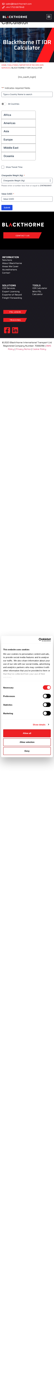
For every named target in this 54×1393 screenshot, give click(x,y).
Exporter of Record (12, 294)
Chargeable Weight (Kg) (13, 175)
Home (4, 65)
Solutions (13, 65)
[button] (49, 16)
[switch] (47, 696)
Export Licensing (11, 291)
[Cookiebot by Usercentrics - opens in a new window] (39, 640)
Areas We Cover (10, 266)
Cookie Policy (39, 349)
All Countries (13, 104)
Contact (6, 272)
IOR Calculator (39, 288)
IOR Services (8, 288)
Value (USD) (7, 194)
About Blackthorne (12, 263)
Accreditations (9, 269)
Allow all (27, 733)
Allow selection (27, 742)
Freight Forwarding (12, 297)
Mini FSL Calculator (37, 293)
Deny (27, 751)
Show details (39, 724)
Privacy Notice (23, 349)
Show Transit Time (14, 167)
